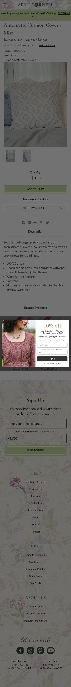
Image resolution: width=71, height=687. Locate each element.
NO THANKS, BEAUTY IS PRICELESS (52, 363)
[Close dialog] (67, 322)
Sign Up (52, 359)
